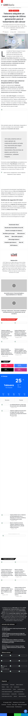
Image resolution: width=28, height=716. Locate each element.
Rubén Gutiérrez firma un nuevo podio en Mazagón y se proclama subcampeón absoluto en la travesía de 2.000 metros (21, 591)
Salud (10, 10)
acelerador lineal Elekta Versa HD (14, 227)
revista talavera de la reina (7, 696)
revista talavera (21, 693)
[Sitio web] (11, 275)
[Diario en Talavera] (8, 5)
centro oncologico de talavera (14, 230)
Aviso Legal (14, 704)
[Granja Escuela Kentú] (23, 674)
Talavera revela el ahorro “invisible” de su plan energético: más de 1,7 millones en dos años (21, 351)
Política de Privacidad (22, 704)
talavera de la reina (22, 696)
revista (14, 689)
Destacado (12, 684)
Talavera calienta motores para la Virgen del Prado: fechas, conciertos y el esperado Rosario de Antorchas (7, 334)
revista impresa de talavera (7, 691)
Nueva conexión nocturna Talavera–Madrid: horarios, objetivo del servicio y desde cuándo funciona (7, 351)
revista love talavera (6, 693)
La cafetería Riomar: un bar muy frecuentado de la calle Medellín (18, 405)
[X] (15, 275)
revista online (14, 693)
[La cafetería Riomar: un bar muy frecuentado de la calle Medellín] (5, 406)
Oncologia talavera (14, 239)
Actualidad (13, 7)
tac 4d (21, 242)
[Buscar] (26, 5)
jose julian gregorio (17, 236)
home (7, 236)
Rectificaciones (18, 706)
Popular (21, 400)
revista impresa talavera (18, 691)
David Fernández (5, 684)
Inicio (9, 7)
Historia (3, 686)
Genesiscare (21, 233)
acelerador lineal (14, 224)
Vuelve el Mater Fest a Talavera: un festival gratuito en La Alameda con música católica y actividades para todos (21, 333)
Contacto (9, 704)
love (11, 686)
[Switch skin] (24, 5)
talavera (15, 696)
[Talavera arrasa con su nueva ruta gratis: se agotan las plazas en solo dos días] (14, 673)
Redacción (6, 31)
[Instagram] (17, 275)
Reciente (7, 400)
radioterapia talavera (10, 242)
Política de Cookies (10, 706)
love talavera (16, 686)
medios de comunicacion (6, 689)
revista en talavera (21, 689)
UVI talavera (14, 245)
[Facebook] (13, 275)
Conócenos (3, 704)
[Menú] (1, 5)
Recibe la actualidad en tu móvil (14, 533)
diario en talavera (19, 684)
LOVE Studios (22, 702)
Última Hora (18, 7)
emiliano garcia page (9, 233)
